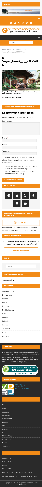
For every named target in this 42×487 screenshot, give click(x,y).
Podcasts (5, 317)
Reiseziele (6, 321)
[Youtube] (31, 23)
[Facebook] (23, 23)
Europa (5, 299)
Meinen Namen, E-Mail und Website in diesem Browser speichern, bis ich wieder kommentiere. (18, 160)
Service (5, 325)
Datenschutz (7, 462)
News (4, 314)
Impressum (6, 458)
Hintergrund (7, 306)
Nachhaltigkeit (8, 310)
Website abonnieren (21, 251)
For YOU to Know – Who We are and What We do (19, 476)
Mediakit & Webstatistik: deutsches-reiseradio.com (20, 469)
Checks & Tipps (8, 291)
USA (4, 332)
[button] (38, 18)
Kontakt (5, 465)
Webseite (6, 151)
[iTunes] (15, 23)
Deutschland (7, 295)
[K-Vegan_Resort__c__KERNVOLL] (21, 89)
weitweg (5, 336)
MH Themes (22, 485)
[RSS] (19, 23)
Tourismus (6, 329)
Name (4, 138)
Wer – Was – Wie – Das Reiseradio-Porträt (17, 472)
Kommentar (7, 121)
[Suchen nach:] (21, 43)
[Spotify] (11, 23)
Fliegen (5, 303)
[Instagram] (27, 23)
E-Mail (4, 145)
